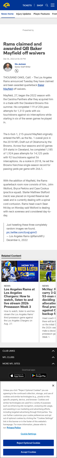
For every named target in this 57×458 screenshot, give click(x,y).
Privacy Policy (14, 427)
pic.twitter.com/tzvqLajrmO (21, 232)
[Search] (47, 5)
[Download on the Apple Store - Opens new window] (17, 376)
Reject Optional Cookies (28, 443)
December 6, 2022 (17, 239)
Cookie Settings (28, 434)
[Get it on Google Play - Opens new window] (38, 377)
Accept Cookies (28, 452)
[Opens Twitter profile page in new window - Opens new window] (17, 71)
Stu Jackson (20, 64)
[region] (28, 419)
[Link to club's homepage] (6, 3)
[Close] (53, 385)
